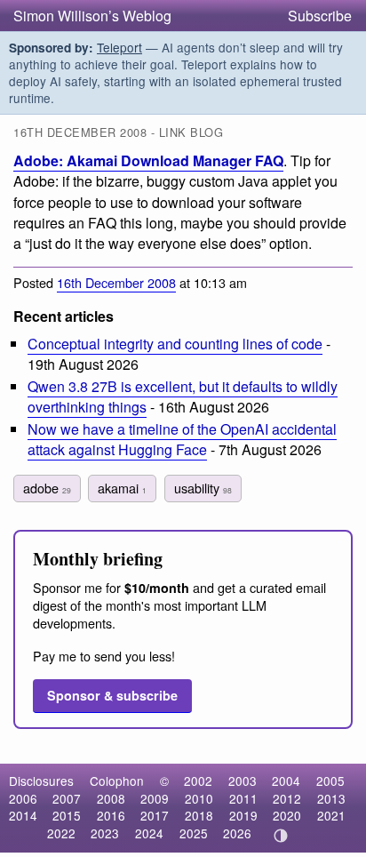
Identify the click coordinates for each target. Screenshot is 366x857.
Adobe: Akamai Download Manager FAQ (148, 160)
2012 (287, 798)
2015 (66, 815)
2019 (243, 815)
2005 (330, 780)
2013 (331, 798)
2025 (193, 833)
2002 (198, 780)
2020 (287, 815)
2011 (243, 798)
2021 (331, 815)
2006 (23, 798)
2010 (199, 798)
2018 (199, 815)
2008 (111, 798)
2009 (154, 798)
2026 (237, 833)
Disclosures (41, 780)
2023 (105, 833)
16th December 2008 (116, 282)
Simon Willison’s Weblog (92, 15)
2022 (61, 833)
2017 (154, 815)
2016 (111, 815)
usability (203, 487)
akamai (122, 487)
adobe (47, 487)
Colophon (117, 780)
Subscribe (320, 15)
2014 (23, 815)
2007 (66, 798)
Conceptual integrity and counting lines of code (175, 343)
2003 (242, 780)
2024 (149, 833)
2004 (286, 780)
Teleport (119, 47)
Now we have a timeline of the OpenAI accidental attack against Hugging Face (182, 439)
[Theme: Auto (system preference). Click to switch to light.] (281, 836)
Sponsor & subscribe (112, 695)
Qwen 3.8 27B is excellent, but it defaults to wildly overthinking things (183, 396)
